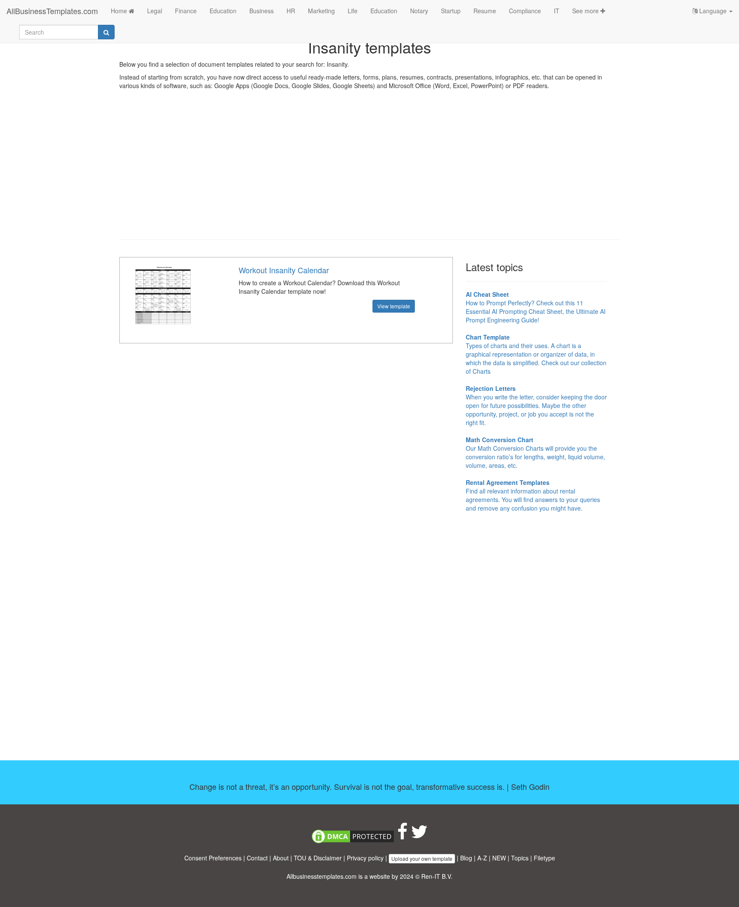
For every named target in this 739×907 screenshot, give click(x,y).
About (281, 858)
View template (393, 306)
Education (223, 10)
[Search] (106, 32)
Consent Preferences (213, 858)
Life (353, 10)
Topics (520, 858)
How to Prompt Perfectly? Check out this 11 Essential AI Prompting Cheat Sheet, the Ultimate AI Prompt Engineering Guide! (536, 307)
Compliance (525, 10)
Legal (154, 10)
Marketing (321, 10)
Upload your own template (421, 858)
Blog (466, 858)
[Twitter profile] (419, 835)
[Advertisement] (369, 171)
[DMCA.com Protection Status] (353, 835)
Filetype (544, 858)
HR (291, 10)
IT (556, 10)
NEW (499, 858)
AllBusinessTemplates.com (52, 10)
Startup (451, 10)
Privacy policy (365, 858)
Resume (484, 10)
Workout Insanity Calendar (284, 269)
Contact (257, 858)
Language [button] (713, 10)
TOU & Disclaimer (318, 858)
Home (120, 10)
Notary (419, 10)
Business (261, 10)
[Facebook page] (402, 835)
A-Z (482, 858)
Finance (186, 10)
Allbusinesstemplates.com (322, 876)
